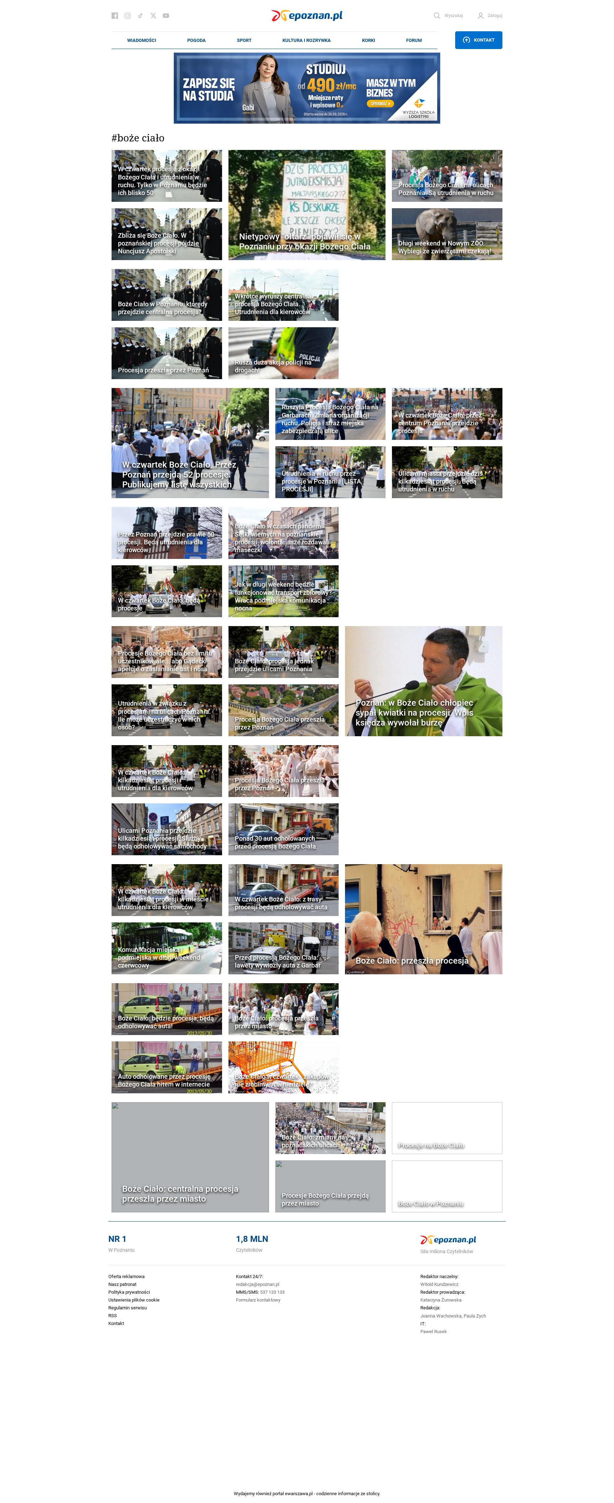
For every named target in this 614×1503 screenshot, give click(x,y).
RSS (112, 1315)
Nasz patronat (122, 1284)
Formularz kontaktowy (258, 1300)
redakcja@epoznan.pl (257, 1284)
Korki (368, 40)
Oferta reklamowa (126, 1276)
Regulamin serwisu (127, 1307)
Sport (244, 40)
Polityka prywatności (129, 1292)
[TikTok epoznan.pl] (140, 15)
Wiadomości (141, 40)
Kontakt (484, 40)
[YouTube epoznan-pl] (166, 15)
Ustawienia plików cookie (134, 1300)
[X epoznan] (153, 15)
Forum (414, 40)
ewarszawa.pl (299, 1493)
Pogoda (196, 40)
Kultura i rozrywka (306, 40)
